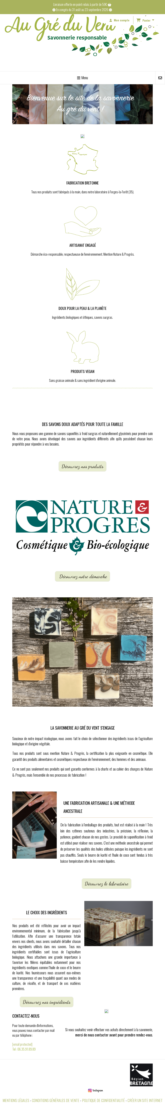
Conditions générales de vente (55, 1100)
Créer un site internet (145, 1100)
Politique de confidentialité (103, 1100)
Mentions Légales (16, 1100)
